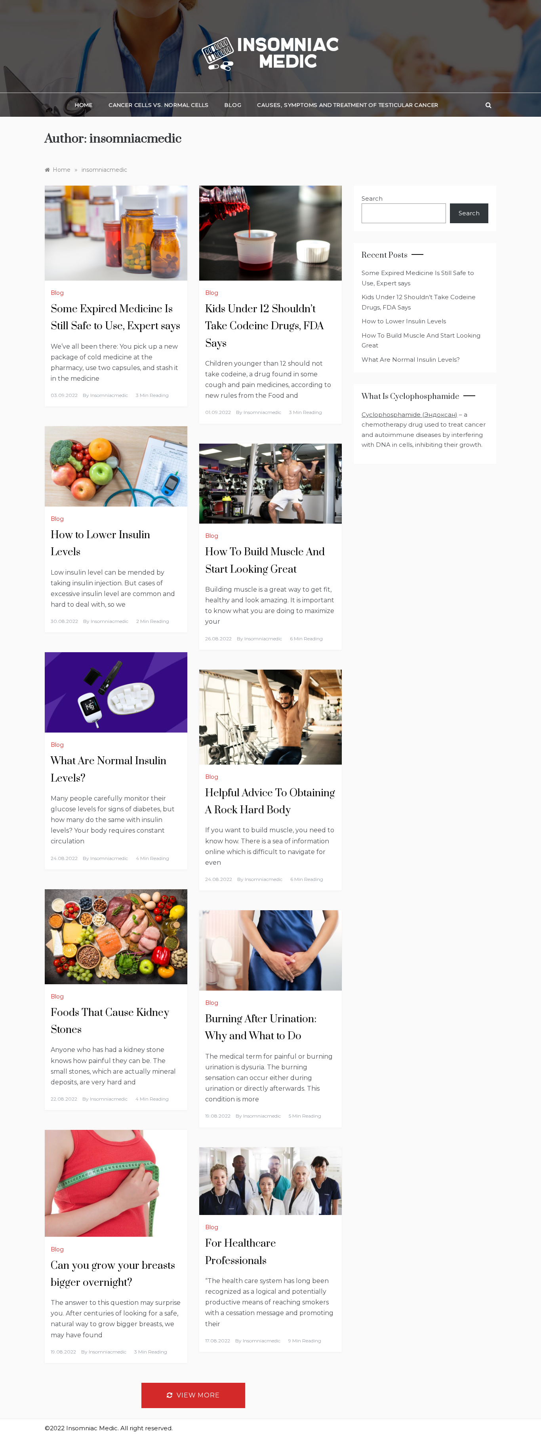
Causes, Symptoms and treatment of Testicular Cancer (347, 105)
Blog (233, 105)
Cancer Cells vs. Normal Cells (159, 105)
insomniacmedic (109, 395)
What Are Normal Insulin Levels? (411, 359)
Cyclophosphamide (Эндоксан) (409, 414)
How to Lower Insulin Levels (404, 321)
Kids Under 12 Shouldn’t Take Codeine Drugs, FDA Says (264, 326)
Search (372, 198)
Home (84, 105)
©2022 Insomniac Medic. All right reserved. (109, 1428)
